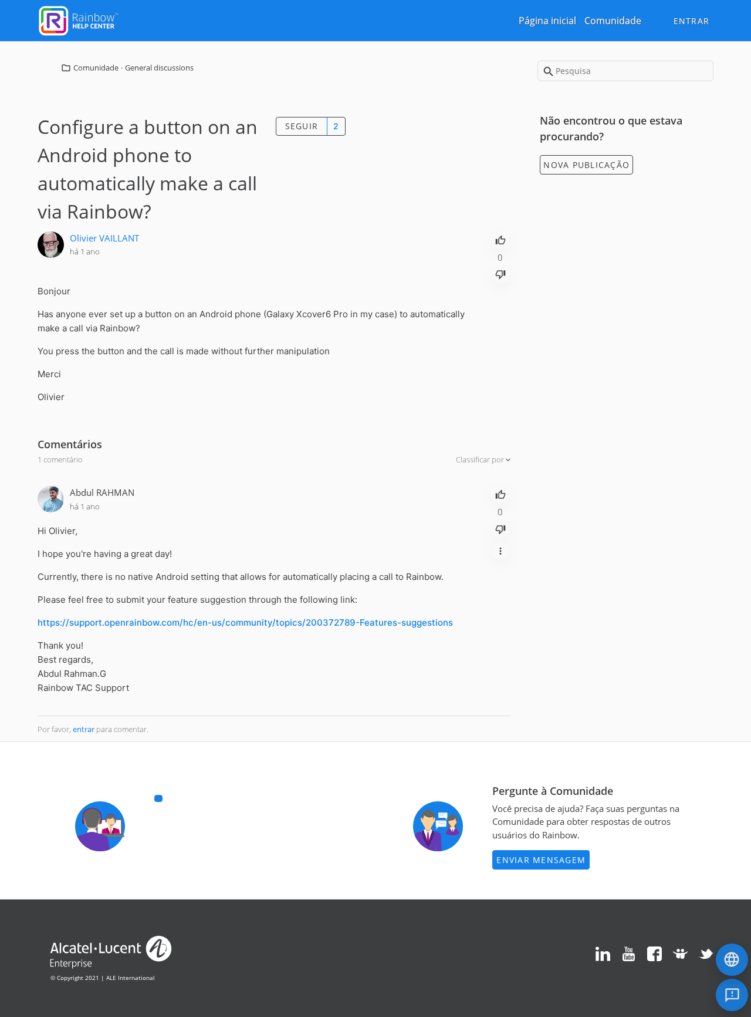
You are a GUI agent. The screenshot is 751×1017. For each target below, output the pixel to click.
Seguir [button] (302, 126)
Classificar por (481, 459)
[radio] (500, 239)
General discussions (159, 67)
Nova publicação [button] (586, 164)
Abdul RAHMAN (102, 492)
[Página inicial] (79, 19)
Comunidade (612, 20)
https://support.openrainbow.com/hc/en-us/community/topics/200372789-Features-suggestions (245, 622)
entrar (83, 729)
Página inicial (547, 20)
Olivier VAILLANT (104, 238)
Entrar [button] (692, 20)
